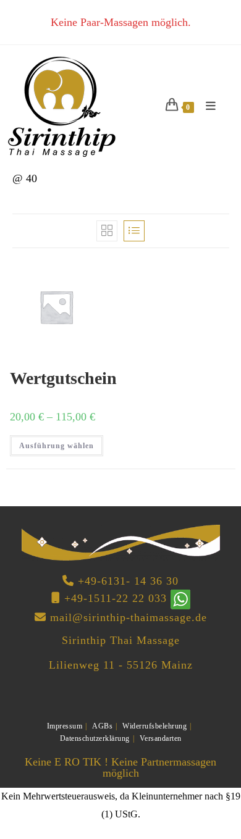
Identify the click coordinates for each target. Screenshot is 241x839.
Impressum (65, 726)
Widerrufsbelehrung (154, 726)
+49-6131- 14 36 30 (128, 581)
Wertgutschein (63, 378)
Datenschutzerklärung (95, 738)
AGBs (102, 726)
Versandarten (161, 738)
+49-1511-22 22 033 (115, 598)
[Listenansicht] (134, 230)
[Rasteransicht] (106, 230)
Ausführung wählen (56, 445)
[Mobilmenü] (207, 106)
